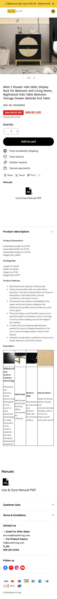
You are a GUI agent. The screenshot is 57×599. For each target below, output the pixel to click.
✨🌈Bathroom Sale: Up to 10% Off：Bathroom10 (26, 3)
